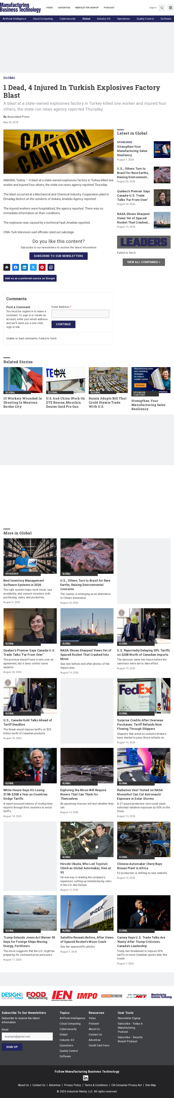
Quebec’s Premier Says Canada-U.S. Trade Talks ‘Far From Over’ (133, 195)
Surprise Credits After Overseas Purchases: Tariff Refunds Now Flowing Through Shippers (140, 724)
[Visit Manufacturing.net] (136, 995)
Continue (63, 324)
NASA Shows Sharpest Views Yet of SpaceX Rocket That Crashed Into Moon (133, 218)
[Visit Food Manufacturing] (37, 995)
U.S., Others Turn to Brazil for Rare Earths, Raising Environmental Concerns (133, 173)
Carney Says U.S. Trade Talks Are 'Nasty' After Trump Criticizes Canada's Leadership (141, 942)
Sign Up (12, 1047)
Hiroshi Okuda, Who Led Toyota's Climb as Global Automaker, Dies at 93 (85, 868)
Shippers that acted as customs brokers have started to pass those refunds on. (141, 735)
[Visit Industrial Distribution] (112, 995)
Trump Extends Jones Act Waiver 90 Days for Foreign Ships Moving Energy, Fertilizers (29, 942)
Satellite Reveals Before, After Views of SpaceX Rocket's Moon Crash (87, 939)
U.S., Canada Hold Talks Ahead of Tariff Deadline (27, 722)
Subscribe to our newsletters (58, 256)
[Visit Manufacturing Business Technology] (161, 995)
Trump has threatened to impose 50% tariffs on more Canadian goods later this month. (142, 954)
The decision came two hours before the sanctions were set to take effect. (142, 661)
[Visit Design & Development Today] (12, 995)
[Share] (15, 267)
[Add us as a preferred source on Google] (51, 267)
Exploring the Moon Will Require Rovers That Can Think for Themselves (83, 794)
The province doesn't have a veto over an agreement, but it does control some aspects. (28, 663)
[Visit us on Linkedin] (85, 1077)
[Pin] (42, 267)
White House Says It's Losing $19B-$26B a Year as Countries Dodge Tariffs (25, 794)
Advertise (54, 1085)
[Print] (6, 267)
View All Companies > (143, 262)
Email (5, 1029)
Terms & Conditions (96, 1085)
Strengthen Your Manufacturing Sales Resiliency (132, 151)
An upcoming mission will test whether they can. (87, 805)
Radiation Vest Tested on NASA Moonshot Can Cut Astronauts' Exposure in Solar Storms (140, 794)
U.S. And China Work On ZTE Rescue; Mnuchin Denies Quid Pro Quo (65, 402)
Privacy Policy (72, 1085)
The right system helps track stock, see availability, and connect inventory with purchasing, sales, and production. (27, 593)
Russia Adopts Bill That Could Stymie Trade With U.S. (108, 402)
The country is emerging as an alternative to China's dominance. (85, 595)
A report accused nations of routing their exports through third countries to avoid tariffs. (28, 807)
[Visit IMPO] (87, 995)
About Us (23, 1085)
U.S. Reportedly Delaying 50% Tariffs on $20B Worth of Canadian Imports (143, 652)
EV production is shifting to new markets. (142, 873)
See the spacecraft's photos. (77, 946)
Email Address (61, 307)
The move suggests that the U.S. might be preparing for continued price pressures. (29, 952)
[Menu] (170, 7)
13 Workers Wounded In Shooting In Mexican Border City (22, 402)
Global (9, 78)
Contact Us (38, 1085)
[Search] (161, 7)
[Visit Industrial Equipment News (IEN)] (62, 995)
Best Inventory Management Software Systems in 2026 (23, 583)
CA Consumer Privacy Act (126, 1085)
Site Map (150, 1085)
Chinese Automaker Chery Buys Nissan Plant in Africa (139, 866)
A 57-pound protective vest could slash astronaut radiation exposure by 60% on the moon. (143, 807)
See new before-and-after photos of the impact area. (85, 665)
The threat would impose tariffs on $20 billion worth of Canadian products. (27, 731)
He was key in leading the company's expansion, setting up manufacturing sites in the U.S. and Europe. (85, 881)
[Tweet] (33, 267)
